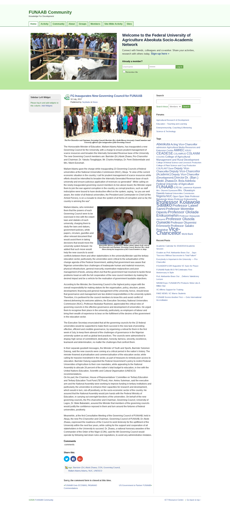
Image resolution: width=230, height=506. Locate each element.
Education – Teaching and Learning (171, 124)
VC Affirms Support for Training (169, 290)
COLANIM (193, 153)
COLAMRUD (180, 154)
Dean (171, 168)
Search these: (162, 106)
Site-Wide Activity (113, 24)
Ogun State (184, 196)
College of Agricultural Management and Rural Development (177, 158)
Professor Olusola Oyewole (175, 220)
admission (161, 147)
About (72, 24)
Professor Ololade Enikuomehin (177, 213)
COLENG (160, 157)
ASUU (188, 150)
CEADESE (164, 153)
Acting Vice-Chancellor (184, 144)
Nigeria (161, 196)
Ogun (175, 196)
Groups (82, 24)
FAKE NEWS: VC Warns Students (171, 293)
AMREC (179, 150)
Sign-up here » (160, 53)
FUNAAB (164, 187)
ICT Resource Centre (174, 500)
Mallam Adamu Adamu (77, 471)
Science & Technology (166, 131)
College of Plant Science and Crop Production (176, 165)
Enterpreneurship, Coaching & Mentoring (174, 128)
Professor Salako (182, 226)
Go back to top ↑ (194, 500)
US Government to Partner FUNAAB (135, 485)
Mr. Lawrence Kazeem (190, 187)
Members (95, 24)
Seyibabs (86, 102)
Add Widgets (47, 106)
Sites (129, 24)
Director (179, 177)
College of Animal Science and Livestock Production (178, 162)
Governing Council (112, 467)
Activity (45, 24)
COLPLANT (162, 168)
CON (100, 467)
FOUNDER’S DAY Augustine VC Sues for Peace (177, 266)
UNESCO (98, 471)
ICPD (176, 187)
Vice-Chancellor (168, 231)
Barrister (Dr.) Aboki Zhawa (85, 467)
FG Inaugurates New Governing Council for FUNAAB (106, 95)
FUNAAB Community (50, 12)
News (95, 102)
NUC (90, 471)
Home (33, 24)
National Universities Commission (179, 193)
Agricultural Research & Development (172, 120)
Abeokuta (163, 144)
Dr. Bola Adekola (185, 180)
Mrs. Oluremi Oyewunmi (167, 190)
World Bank (187, 234)
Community (59, 24)
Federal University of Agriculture (175, 184)
